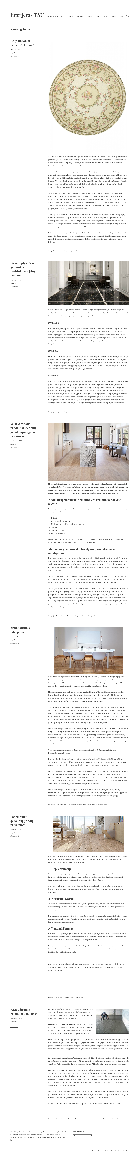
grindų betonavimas (80, 1012)
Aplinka (71, 16)
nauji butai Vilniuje (85, 804)
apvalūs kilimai (105, 156)
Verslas (105, 16)
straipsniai (13, 1021)
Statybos (97, 16)
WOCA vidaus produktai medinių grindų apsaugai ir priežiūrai (23, 429)
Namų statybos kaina (67, 1058)
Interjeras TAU (27, 15)
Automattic (124, 1151)
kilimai (77, 251)
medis (82, 997)
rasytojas (13, 53)
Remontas (89, 16)
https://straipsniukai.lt (17, 1132)
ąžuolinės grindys (62, 880)
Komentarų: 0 (14, 56)
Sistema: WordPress (98, 1151)
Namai (114, 16)
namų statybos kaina (114, 1119)
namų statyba (103, 1119)
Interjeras (80, 16)
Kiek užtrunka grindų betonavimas (23, 1011)
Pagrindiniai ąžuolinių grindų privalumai (21, 820)
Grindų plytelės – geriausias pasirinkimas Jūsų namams (22, 269)
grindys (72, 251)
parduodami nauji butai (99, 804)
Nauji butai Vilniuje (55, 677)
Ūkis (127, 16)
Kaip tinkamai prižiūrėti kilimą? (22, 42)
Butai (121, 16)
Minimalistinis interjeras (20, 630)
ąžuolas (72, 997)
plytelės (77, 412)
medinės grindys (91, 616)
